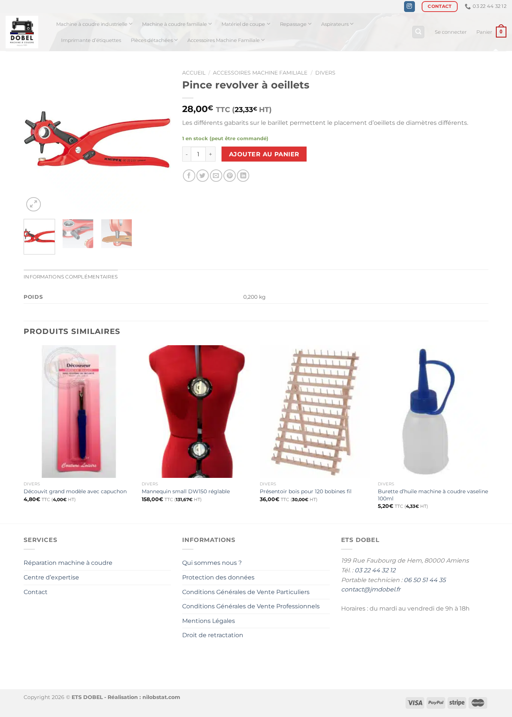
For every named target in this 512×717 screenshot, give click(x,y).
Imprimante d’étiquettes (91, 40)
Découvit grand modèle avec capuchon (75, 491)
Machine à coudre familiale (174, 24)
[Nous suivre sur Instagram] (409, 6)
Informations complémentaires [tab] (71, 277)
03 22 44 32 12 (375, 570)
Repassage (293, 24)
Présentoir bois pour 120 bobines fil (306, 491)
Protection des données (218, 577)
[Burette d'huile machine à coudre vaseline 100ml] (433, 411)
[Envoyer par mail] (216, 175)
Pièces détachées (152, 40)
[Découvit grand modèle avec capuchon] (79, 411)
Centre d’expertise (51, 577)
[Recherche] (418, 32)
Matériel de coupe (243, 24)
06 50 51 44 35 (425, 580)
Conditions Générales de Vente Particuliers (246, 592)
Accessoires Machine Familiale (223, 40)
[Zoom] (33, 204)
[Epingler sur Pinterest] (229, 175)
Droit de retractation (212, 635)
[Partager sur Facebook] (189, 175)
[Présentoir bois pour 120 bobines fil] (315, 411)
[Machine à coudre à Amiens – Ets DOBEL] (25, 32)
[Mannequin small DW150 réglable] (197, 411)
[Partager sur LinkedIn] (243, 175)
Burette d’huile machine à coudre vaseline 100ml (433, 495)
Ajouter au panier (264, 154)
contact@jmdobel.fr (370, 589)
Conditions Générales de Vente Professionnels (251, 606)
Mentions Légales (208, 620)
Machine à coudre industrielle (91, 24)
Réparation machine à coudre (68, 562)
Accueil (193, 73)
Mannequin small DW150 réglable (186, 491)
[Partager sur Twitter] (202, 175)
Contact (36, 592)
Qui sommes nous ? (212, 562)
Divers (325, 73)
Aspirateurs (335, 24)
